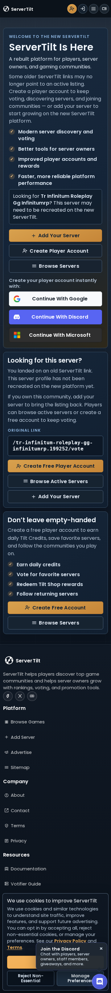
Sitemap (20, 767)
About (18, 795)
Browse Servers (59, 266)
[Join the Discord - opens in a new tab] (99, 981)
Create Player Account (59, 250)
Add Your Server (59, 235)
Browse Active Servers (59, 481)
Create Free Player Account (59, 466)
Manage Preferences (80, 978)
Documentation (28, 869)
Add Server (23, 737)
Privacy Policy (70, 941)
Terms (18, 826)
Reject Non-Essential (30, 978)
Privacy (19, 841)
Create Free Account (59, 607)
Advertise (21, 752)
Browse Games (28, 722)
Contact (20, 811)
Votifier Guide (26, 884)
